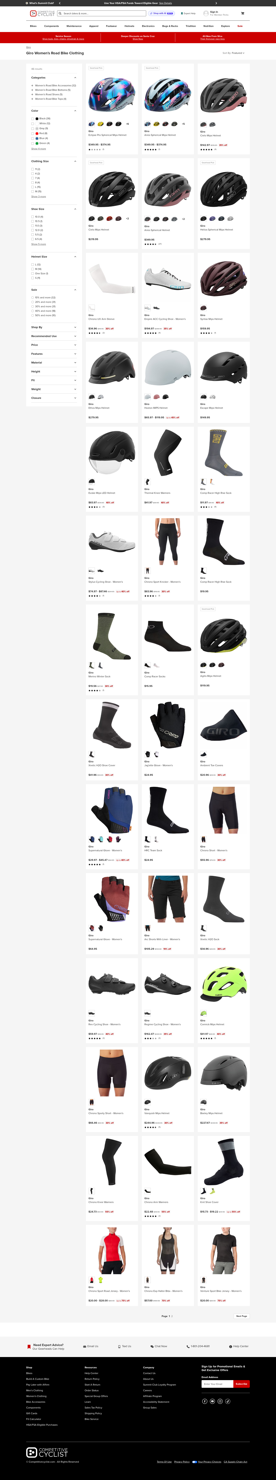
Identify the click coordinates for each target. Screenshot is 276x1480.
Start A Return (92, 1384)
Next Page (241, 1316)
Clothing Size (40, 161)
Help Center (91, 1373)
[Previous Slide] (59, 3)
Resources (91, 1367)
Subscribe (241, 1384)
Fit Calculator (33, 1419)
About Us (148, 1379)
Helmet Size (39, 257)
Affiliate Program (152, 1396)
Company (148, 1367)
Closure (36, 398)
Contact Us (149, 1373)
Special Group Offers (96, 1396)
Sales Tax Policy (93, 1407)
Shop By (36, 327)
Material (36, 362)
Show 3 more (38, 196)
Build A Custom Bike (37, 1379)
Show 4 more (38, 149)
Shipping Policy (93, 1413)
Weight (36, 389)
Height (35, 371)
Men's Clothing (34, 1390)
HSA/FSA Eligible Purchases (41, 1424)
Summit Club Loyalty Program (159, 1384)
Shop (29, 1367)
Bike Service (92, 1419)
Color (34, 111)
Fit (33, 380)
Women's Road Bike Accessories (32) (55, 85)
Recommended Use (44, 336)
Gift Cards (31, 1413)
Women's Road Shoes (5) (48, 94)
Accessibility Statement (156, 1402)
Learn (88, 1402)
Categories (38, 78)
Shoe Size (37, 209)
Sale (34, 290)
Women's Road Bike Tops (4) (50, 99)
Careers (147, 1390)
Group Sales (150, 1407)
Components (33, 1407)
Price (34, 345)
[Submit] (60, 13)
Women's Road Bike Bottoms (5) (52, 90)
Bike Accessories (35, 1402)
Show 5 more (38, 244)
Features (37, 354)
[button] (161, 13)
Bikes (29, 1373)
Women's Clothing (36, 1396)
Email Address (210, 1377)
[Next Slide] (216, 3)
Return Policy (92, 1379)
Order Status (92, 1390)
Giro (28, 47)
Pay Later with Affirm (37, 1384)
